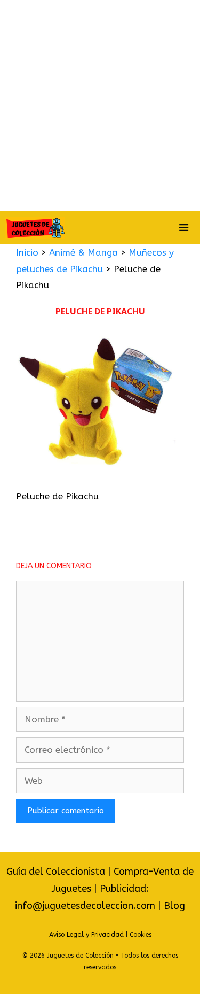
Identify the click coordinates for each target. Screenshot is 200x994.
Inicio (27, 252)
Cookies (140, 934)
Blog (174, 906)
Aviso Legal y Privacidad (86, 934)
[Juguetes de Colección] (35, 227)
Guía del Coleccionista (55, 871)
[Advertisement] (100, 105)
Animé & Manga (83, 252)
